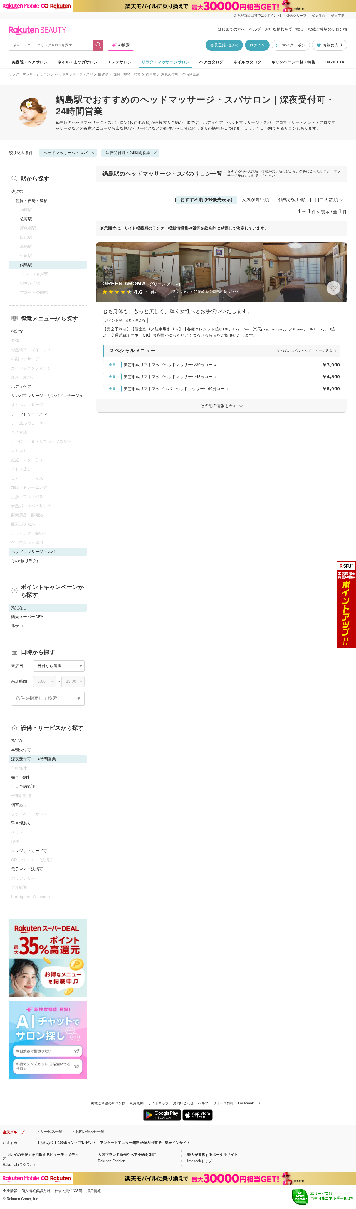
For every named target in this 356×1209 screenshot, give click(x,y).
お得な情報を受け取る (284, 29)
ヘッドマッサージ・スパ (74, 74)
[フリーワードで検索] (98, 45)
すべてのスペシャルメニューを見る (304, 350)
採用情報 (93, 1191)
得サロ (17, 626)
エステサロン (120, 62)
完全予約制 (21, 777)
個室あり (19, 805)
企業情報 (10, 1191)
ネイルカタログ (247, 62)
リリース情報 (223, 1103)
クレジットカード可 (29, 850)
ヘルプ (255, 29)
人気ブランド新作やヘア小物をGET (127, 1155)
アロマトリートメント (31, 414)
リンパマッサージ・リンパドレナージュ (47, 395)
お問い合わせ (183, 1103)
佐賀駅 (26, 219)
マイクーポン (293, 45)
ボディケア (21, 386)
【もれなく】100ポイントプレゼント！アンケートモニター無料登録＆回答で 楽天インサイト (113, 1143)
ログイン (257, 45)
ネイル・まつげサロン (78, 62)
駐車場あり (21, 823)
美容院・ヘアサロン (30, 62)
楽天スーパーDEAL (28, 617)
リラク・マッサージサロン (166, 62)
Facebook (246, 1103)
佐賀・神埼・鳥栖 (127, 74)
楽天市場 (337, 16)
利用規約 (137, 1103)
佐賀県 (103, 74)
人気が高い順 (255, 199)
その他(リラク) (24, 561)
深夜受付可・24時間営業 (128, 152)
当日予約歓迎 (23, 786)
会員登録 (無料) (224, 45)
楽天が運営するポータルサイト (212, 1155)
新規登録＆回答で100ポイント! (257, 16)
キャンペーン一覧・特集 (293, 62)
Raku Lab (334, 62)
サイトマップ (158, 1103)
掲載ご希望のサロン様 (327, 29)
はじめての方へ (231, 29)
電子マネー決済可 (27, 869)
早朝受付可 (21, 749)
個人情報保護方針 (35, 1191)
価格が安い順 (292, 199)
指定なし (19, 331)
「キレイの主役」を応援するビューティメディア (41, 1156)
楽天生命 (318, 16)
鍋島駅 (151, 74)
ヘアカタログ (211, 62)
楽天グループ (296, 16)
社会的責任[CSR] (68, 1191)
